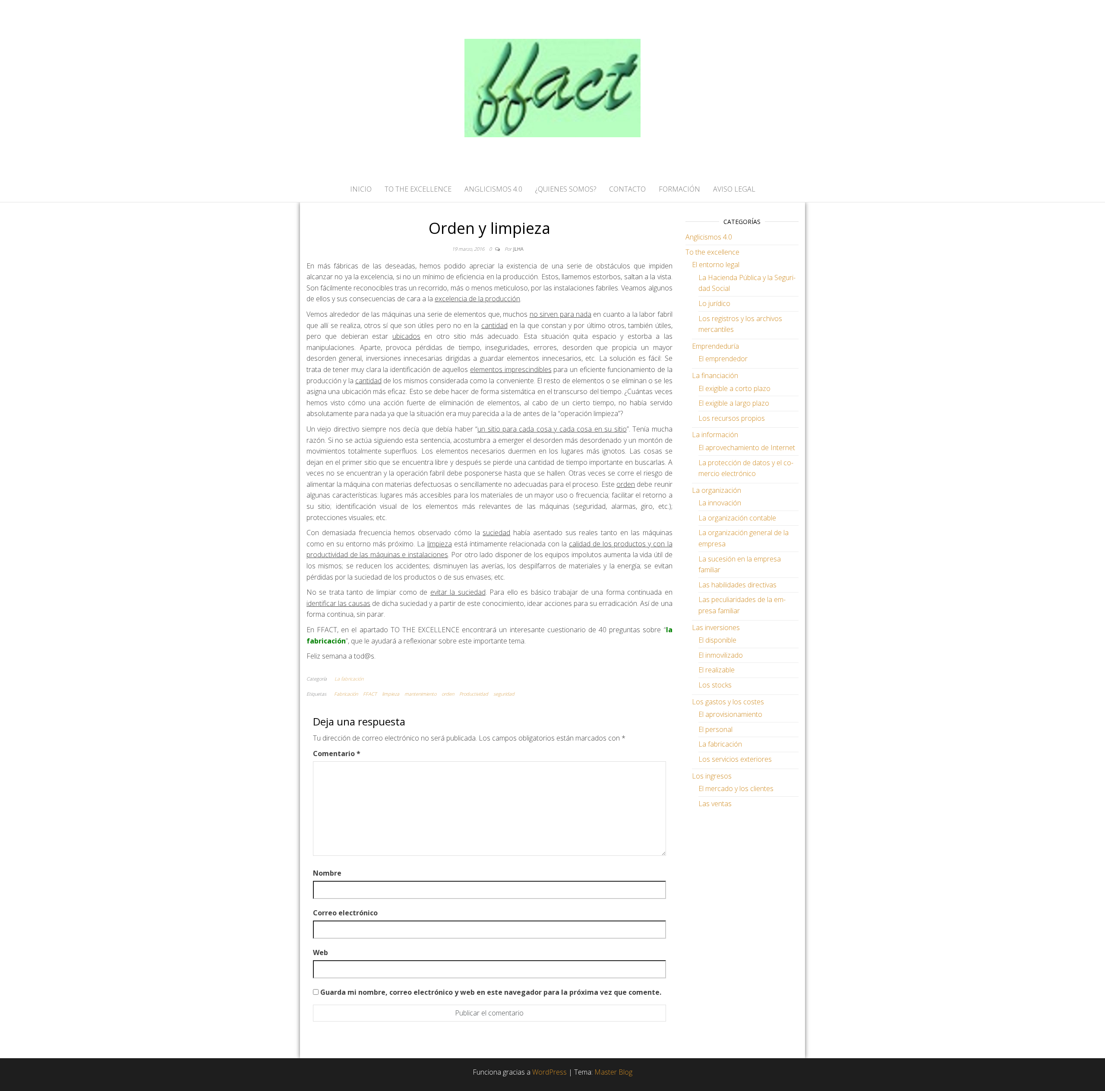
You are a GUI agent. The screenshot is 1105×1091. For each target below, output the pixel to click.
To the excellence (712, 252)
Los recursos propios (731, 418)
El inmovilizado (720, 655)
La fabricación (349, 678)
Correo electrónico (345, 913)
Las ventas (715, 803)
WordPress (549, 1072)
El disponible (717, 640)
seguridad (504, 694)
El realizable (716, 670)
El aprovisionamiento (730, 714)
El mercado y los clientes (736, 788)
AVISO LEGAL (734, 189)
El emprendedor (723, 358)
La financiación (715, 375)
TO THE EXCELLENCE (418, 189)
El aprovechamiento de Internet (746, 447)
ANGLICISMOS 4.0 (493, 189)
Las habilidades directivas (737, 585)
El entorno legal (715, 264)
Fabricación (346, 694)
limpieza (390, 694)
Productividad (473, 694)
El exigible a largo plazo (733, 403)
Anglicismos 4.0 (708, 237)
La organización (716, 490)
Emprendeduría (715, 346)
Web (320, 952)
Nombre (327, 873)
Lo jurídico (714, 303)
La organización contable (737, 518)
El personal (715, 729)
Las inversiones (716, 627)
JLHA (518, 249)
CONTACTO (627, 189)
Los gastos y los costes (728, 701)
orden (448, 694)
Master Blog (613, 1072)
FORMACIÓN (679, 189)
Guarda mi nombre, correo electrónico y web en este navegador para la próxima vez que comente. (490, 992)
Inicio (361, 189)
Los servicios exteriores (735, 759)
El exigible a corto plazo (734, 388)
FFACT (370, 694)
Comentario (336, 753)
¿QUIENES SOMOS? (565, 189)
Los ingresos (712, 776)
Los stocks (715, 685)
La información (715, 434)
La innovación (719, 503)
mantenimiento (420, 694)
